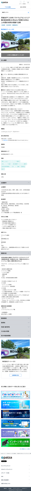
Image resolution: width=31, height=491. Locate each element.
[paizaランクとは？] (28, 12)
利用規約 (9, 488)
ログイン (20, 3)
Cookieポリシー (24, 488)
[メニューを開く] (28, 2)
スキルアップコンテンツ (6, 469)
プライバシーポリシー (16, 488)
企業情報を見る (15, 375)
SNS (2, 476)
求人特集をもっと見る (25, 449)
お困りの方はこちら (5, 483)
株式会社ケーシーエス (7, 29)
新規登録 (24, 3)
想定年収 (5, 140)
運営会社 (5, 488)
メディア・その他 (5, 473)
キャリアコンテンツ (5, 466)
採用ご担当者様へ (5, 480)
